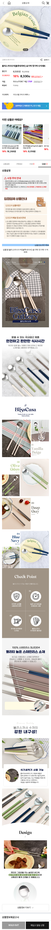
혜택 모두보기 (36, 76)
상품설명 (6, 164)
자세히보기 (37, 82)
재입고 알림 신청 (37, 925)
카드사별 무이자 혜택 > (21, 95)
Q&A (44, 164)
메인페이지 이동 (9, 3)
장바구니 (48, 3)
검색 (43, 3)
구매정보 (19, 164)
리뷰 (32, 164)
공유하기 (46, 60)
